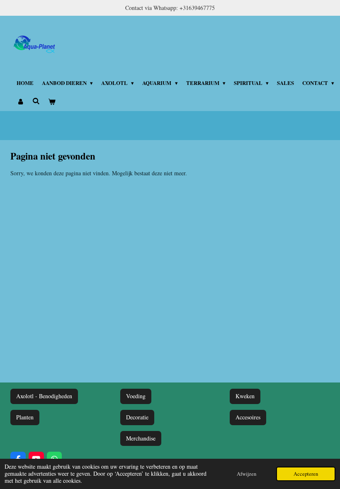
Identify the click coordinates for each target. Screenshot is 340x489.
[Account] (20, 101)
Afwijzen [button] (246, 473)
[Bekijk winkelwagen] (52, 101)
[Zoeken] (36, 101)
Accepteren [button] (306, 473)
